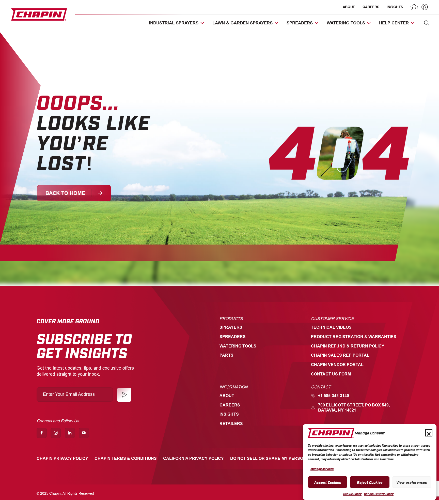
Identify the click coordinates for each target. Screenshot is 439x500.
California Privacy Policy (193, 458)
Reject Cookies (370, 482)
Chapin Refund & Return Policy (347, 346)
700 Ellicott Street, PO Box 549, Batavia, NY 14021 (354, 408)
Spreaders (233, 337)
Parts (226, 355)
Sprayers (231, 327)
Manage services (322, 469)
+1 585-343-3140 (333, 395)
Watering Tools (238, 346)
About (349, 7)
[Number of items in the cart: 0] (414, 7)
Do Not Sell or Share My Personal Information (285, 458)
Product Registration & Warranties (353, 337)
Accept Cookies (327, 482)
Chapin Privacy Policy (379, 494)
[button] (428, 432)
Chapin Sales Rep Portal (340, 355)
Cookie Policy (352, 494)
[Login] (424, 7)
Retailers (231, 423)
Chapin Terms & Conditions (126, 458)
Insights (395, 7)
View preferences (411, 482)
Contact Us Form (331, 374)
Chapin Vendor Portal (337, 364)
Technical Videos (331, 327)
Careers (371, 7)
